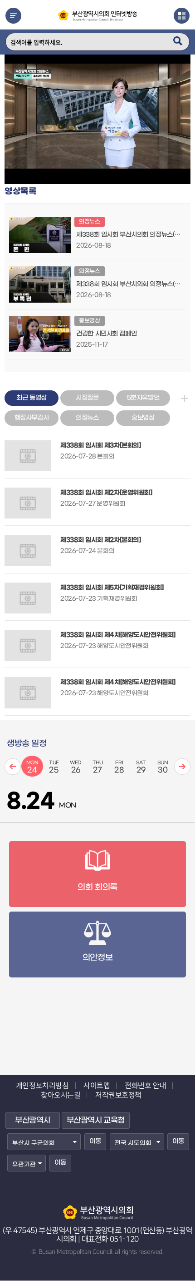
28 (119, 767)
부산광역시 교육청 (96, 1120)
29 (141, 767)
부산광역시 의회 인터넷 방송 (97, 20)
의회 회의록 (97, 887)
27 (98, 767)
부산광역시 (32, 1120)
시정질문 (87, 398)
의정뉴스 (87, 418)
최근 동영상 (31, 398)
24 (32, 767)
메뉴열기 (13, 16)
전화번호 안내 (145, 1085)
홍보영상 (143, 418)
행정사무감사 (32, 418)
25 (54, 767)
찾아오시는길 (60, 1095)
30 (162, 767)
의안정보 (97, 957)
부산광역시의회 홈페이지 (97, 1208)
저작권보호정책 (118, 1095)
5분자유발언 (143, 398)
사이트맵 (96, 1085)
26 (76, 767)
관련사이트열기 (182, 16)
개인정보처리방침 (42, 1085)
